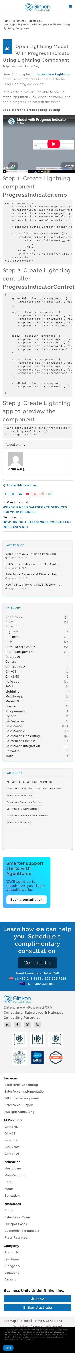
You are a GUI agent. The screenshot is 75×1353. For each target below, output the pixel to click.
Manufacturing (16, 1175)
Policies (24, 1321)
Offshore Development (22, 1098)
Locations (12, 1272)
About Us (11, 1252)
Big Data (12, 632)
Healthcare (13, 1168)
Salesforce (19, 21)
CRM (9, 642)
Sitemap (10, 1321)
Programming (16, 711)
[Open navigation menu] (70, 6)
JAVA (9, 686)
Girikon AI (12, 1153)
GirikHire (11, 1140)
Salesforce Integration (22, 746)
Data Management (19, 652)
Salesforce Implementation (25, 1091)
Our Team (12, 1259)
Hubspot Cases (16, 1224)
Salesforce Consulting (22, 736)
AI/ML (10, 622)
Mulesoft (12, 701)
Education (12, 1195)
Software (12, 751)
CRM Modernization (20, 647)
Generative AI (15, 666)
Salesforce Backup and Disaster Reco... (33, 574)
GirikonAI (37, 1299)
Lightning (34, 21)
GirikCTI (11, 671)
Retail (9, 1182)
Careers (10, 1279)
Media (9, 1189)
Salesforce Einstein (20, 741)
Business (12, 637)
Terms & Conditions (47, 1321)
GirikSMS (12, 676)
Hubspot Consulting (20, 1112)
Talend (10, 756)
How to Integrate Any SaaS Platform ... (32, 584)
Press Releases (16, 1237)
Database (12, 656)
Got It (8, 1348)
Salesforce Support (19, 1105)
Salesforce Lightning (54, 74)
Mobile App (14, 696)
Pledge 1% (12, 1266)
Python (10, 716)
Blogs (9, 1210)
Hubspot (12, 681)
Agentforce (14, 617)
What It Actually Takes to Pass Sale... (31, 553)
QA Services (14, 721)
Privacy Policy (27, 1339)
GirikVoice (12, 1147)
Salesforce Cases (18, 1217)
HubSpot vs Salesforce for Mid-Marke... (33, 564)
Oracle (10, 706)
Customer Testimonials (22, 1231)
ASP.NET (12, 627)
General (11, 661)
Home (6, 21)
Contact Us (37, 963)
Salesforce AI (15, 731)
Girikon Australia (37, 1307)
